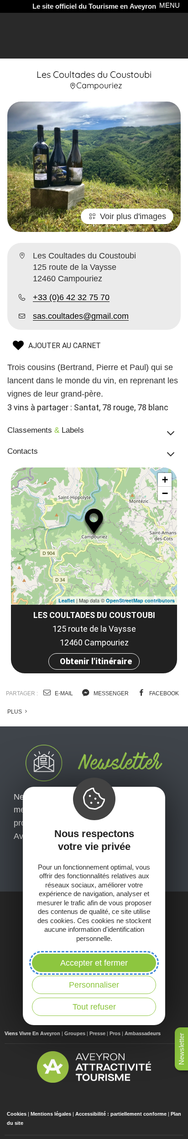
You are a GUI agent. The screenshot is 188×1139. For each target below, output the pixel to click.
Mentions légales (51, 1114)
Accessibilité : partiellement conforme (121, 1114)
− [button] (165, 493)
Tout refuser (94, 1006)
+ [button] (165, 479)
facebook (163, 693)
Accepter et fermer (94, 962)
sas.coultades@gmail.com (81, 316)
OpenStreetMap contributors (140, 600)
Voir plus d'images (133, 216)
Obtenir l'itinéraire (96, 661)
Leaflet (66, 600)
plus (15, 712)
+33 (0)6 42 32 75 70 (71, 297)
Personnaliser (94, 984)
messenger (110, 693)
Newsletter (181, 1049)
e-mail (63, 693)
